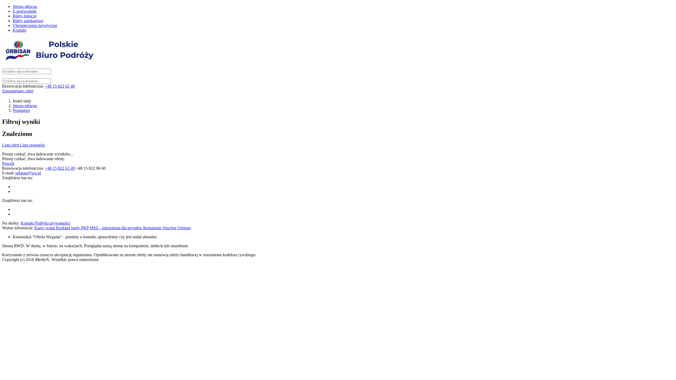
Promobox (21, 110)
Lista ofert (11, 145)
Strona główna (25, 105)
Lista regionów (32, 145)
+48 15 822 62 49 (60, 86)
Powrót (8, 163)
